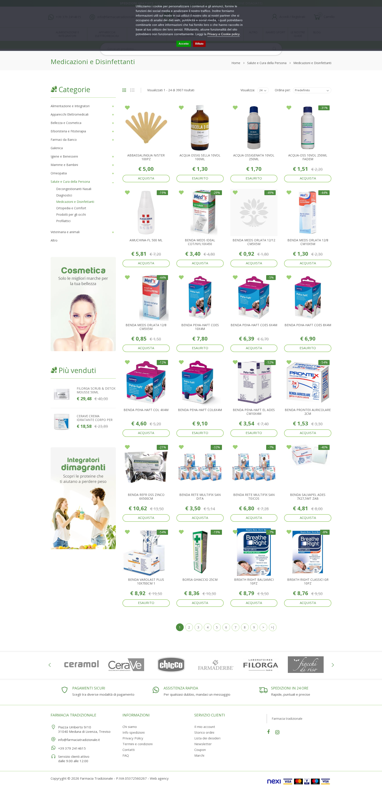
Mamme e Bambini (64, 165)
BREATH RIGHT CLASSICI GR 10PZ (308, 581)
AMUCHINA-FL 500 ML (146, 240)
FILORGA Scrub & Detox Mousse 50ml (96, 390)
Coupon (200, 749)
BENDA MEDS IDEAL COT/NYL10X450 (200, 242)
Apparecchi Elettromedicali (69, 114)
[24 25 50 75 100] (262, 90)
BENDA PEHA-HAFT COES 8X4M (308, 325)
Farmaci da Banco (64, 139)
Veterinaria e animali (65, 232)
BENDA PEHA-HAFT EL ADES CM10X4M (254, 412)
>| (272, 627)
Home (235, 63)
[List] (134, 90)
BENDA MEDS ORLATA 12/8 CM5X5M (146, 327)
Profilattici (63, 221)
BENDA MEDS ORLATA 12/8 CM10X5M (307, 242)
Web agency (159, 778)
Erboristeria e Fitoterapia (68, 131)
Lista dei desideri (207, 738)
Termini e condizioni (137, 744)
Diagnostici (64, 195)
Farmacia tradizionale (287, 718)
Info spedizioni (133, 732)
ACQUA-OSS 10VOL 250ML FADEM (307, 157)
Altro (54, 240)
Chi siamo (129, 726)
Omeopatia (59, 173)
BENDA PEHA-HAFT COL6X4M (200, 410)
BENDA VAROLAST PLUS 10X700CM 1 (146, 581)
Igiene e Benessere (64, 156)
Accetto (184, 43)
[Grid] (125, 90)
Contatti (128, 749)
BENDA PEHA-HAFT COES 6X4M (254, 325)
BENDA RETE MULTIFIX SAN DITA (200, 497)
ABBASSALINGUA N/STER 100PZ (146, 157)
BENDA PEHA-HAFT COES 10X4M (200, 327)
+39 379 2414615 (72, 748)
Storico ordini (204, 732)
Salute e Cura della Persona (266, 63)
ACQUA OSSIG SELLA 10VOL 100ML (200, 157)
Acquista (146, 178)
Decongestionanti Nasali (73, 189)
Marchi (199, 755)
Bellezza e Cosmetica (66, 123)
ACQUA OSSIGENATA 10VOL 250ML (253, 157)
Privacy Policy (132, 738)
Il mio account (204, 726)
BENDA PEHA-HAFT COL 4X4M (146, 410)
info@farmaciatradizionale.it (79, 739)
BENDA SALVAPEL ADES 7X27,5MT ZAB (307, 497)
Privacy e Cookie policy (223, 34)
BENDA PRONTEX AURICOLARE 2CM (308, 412)
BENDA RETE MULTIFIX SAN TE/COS (254, 497)
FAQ (125, 755)
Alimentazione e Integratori (70, 106)
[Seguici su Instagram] (277, 731)
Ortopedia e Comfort (71, 208)
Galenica (57, 148)
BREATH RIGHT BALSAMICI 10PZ (254, 581)
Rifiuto (199, 43)
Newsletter (203, 744)
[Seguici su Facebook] (268, 731)
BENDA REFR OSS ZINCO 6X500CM (146, 497)
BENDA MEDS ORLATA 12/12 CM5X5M (254, 242)
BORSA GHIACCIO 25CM (200, 579)
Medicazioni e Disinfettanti (312, 63)
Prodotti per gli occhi (71, 214)
